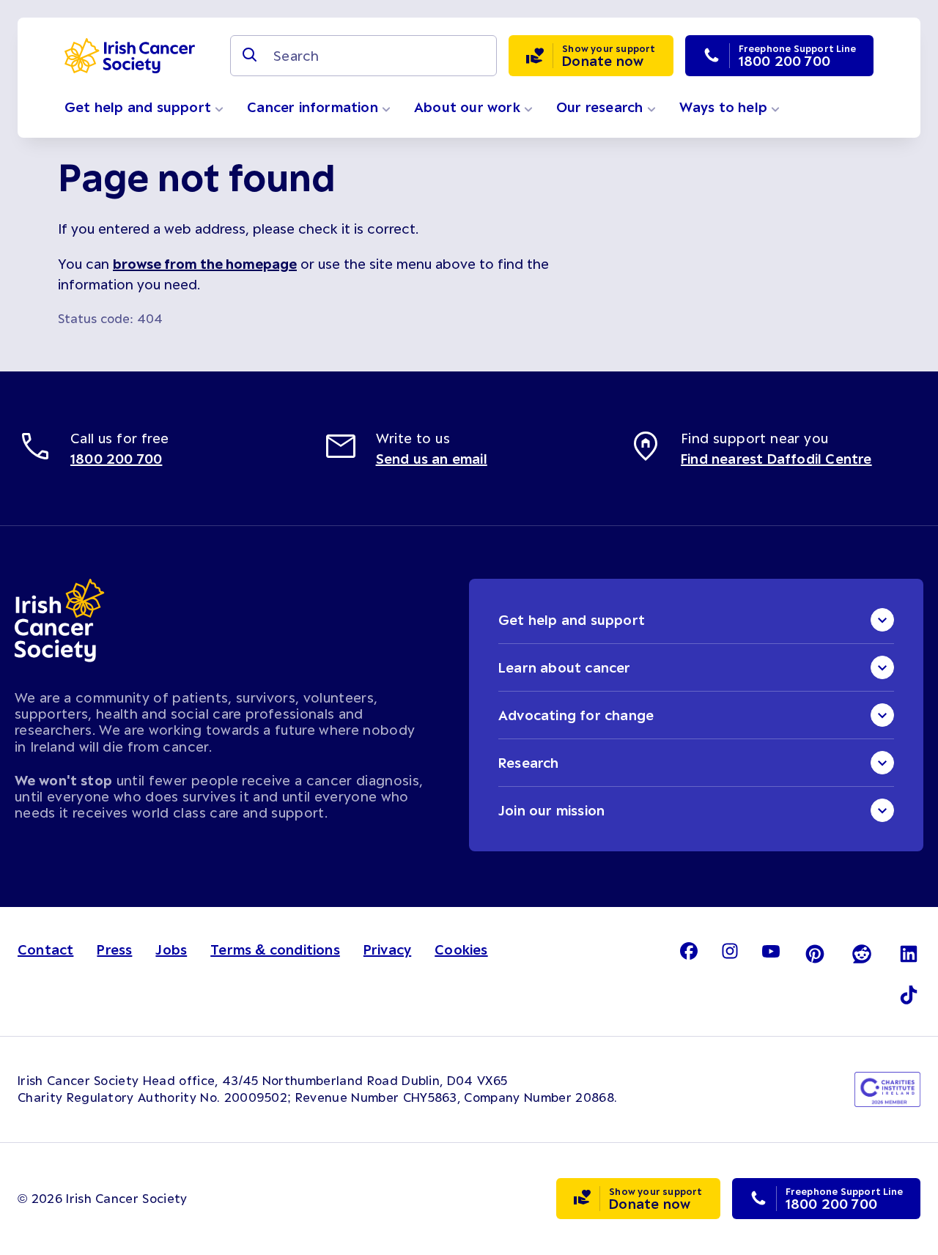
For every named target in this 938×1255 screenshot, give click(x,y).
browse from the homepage (205, 264)
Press (114, 949)
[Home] (129, 55)
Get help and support (139, 107)
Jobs (171, 949)
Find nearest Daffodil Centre (776, 458)
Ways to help (725, 107)
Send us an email (431, 458)
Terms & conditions (275, 949)
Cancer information (314, 107)
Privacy (387, 949)
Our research (601, 107)
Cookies (461, 949)
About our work (469, 107)
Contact (45, 949)
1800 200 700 (116, 458)
